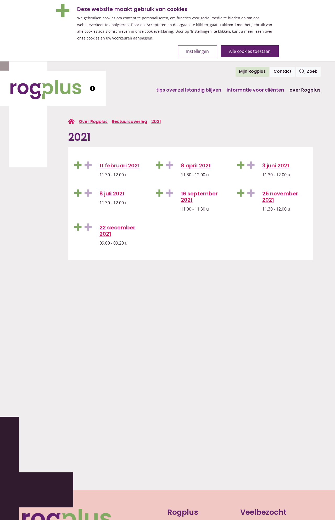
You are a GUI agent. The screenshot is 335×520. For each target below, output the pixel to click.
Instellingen (197, 51)
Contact (282, 72)
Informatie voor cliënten (255, 90)
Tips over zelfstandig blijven (188, 90)
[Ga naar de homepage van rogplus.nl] (71, 121)
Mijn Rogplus (254, 71)
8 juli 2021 (112, 194)
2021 (156, 122)
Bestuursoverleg (129, 122)
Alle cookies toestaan (250, 51)
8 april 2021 (196, 166)
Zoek (312, 72)
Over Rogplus (305, 90)
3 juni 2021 (275, 166)
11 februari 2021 (119, 166)
